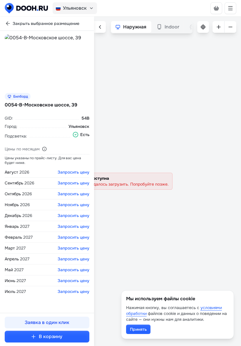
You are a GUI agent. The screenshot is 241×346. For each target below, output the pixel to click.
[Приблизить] (218, 27)
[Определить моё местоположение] (203, 27)
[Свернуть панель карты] (100, 27)
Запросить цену (73, 172)
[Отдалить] (230, 27)
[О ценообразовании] (44, 149)
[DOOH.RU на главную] (26, 8)
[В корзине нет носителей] (216, 8)
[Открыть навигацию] (230, 8)
